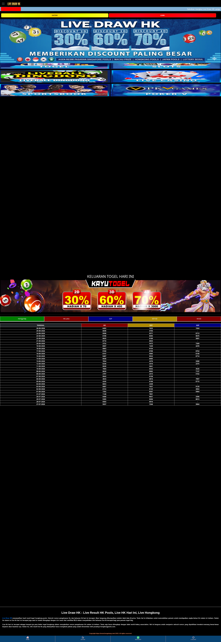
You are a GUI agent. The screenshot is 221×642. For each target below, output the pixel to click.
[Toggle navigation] (3, 4)
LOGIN (162, 15)
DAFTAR (55, 15)
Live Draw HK (7, 618)
